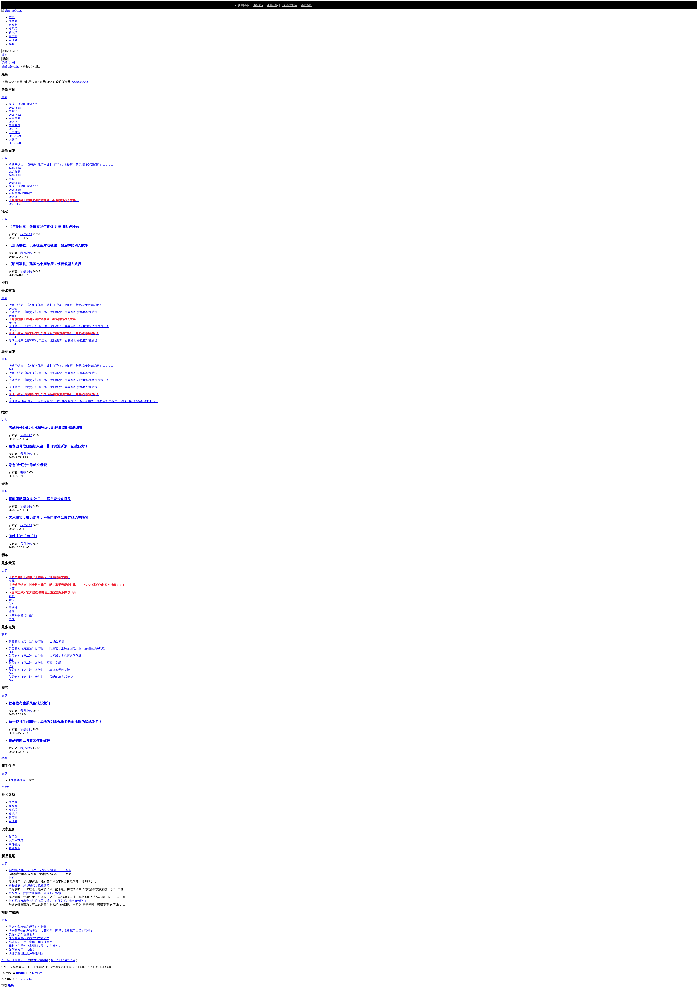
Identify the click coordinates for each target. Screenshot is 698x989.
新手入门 (14, 836)
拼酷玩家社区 (289, 5)
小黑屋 (25, 960)
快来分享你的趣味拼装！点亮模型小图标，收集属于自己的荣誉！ (51, 930)
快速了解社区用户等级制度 (26, 953)
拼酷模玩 (258, 5)
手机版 (16, 960)
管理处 (13, 40)
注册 (12, 62)
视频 (12, 43)
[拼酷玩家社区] (11, 10)
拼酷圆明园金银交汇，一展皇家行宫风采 (40, 499)
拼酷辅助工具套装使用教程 (29, 740)
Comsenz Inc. (25, 979)
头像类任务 (18, 780)
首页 (12, 17)
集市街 (13, 36)
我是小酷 (26, 234)
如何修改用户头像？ (22, 949)
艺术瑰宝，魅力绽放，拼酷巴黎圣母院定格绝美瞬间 (48, 517)
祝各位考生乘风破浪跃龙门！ (31, 703)
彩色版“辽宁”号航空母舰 (28, 465)
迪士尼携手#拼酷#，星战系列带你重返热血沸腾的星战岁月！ (55, 722)
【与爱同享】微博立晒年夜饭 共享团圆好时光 (44, 226)
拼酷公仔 (272, 5)
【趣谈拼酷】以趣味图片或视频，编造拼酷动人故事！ (50, 245)
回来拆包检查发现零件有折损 (28, 926)
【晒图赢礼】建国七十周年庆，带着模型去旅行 (45, 264)
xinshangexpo (80, 81)
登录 (4, 62)
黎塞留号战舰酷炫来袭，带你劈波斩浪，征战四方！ (48, 446)
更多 (4, 97)
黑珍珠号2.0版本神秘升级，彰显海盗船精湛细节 (45, 428)
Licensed (37, 972)
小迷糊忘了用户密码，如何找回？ (30, 942)
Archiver (6, 960)
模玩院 (13, 28)
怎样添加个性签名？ (22, 934)
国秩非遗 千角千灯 (23, 536)
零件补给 (14, 844)
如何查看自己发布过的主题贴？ (29, 938)
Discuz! (20, 972)
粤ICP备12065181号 (63, 960)
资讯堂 (13, 32)
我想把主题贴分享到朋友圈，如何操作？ (35, 945)
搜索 (4, 54)
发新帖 (5, 786)
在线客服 (14, 848)
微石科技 (306, 5)
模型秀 (13, 21)
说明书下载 (16, 840)
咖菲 (23, 472)
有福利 (13, 24)
